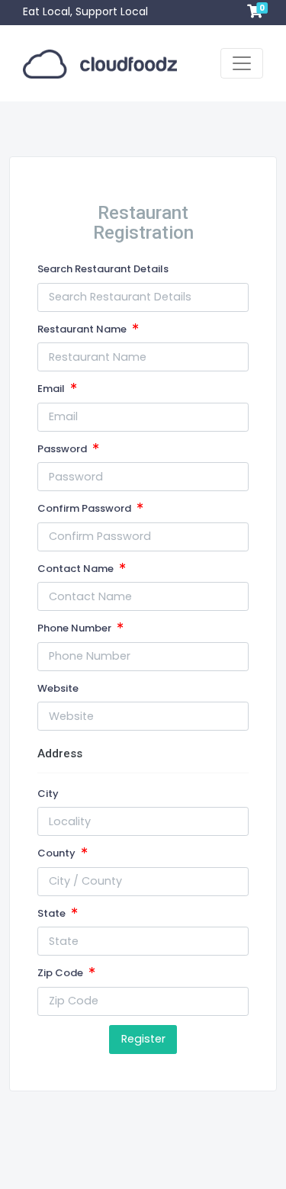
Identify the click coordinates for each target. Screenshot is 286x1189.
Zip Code (61, 973)
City (48, 793)
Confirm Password (85, 508)
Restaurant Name (83, 329)
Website (58, 688)
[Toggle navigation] (241, 63)
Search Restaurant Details (103, 269)
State (52, 913)
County (57, 853)
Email (52, 388)
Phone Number (75, 628)
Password (63, 449)
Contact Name (76, 568)
